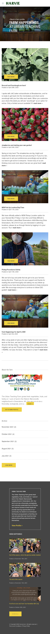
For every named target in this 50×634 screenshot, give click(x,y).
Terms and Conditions (15, 626)
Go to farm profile (11, 409)
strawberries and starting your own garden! (17, 145)
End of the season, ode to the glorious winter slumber (25, 555)
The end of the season (15, 579)
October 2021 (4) (8, 434)
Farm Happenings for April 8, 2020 (13, 332)
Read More (11, 77)
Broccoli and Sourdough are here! (14, 85)
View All (15, 614)
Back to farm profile (17, 19)
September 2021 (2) (9, 441)
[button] (9, 465)
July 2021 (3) (6, 456)
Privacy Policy (26, 626)
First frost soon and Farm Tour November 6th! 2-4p (24, 604)
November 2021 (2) (9, 427)
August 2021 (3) (8, 448)
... (29, 404)
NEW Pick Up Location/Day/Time (13, 207)
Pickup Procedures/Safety (11, 270)
